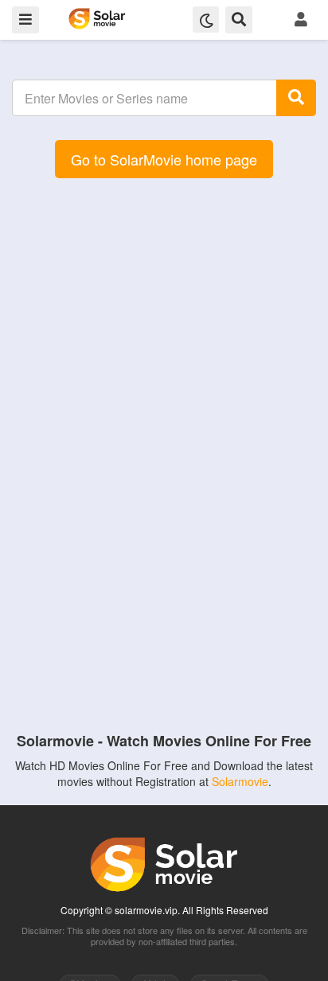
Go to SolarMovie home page (164, 159)
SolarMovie (97, 18)
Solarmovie (240, 781)
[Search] (296, 98)
